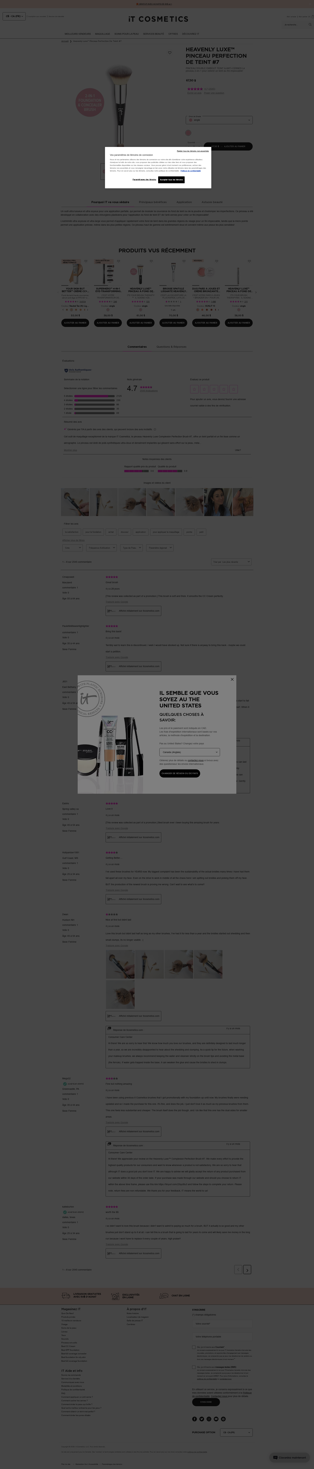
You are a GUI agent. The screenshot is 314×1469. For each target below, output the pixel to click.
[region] (158, 167)
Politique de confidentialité (191, 171)
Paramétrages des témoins (144, 179)
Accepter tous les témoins (171, 180)
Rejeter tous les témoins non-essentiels (193, 151)
